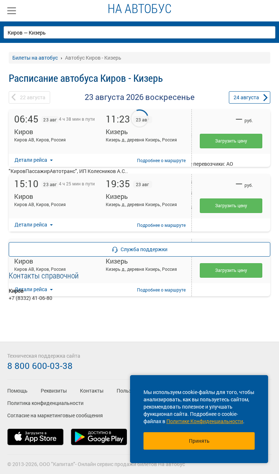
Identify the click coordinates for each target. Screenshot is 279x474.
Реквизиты (54, 390)
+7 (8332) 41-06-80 (30, 297)
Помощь (17, 390)
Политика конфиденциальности (45, 402)
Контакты (92, 390)
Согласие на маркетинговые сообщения (55, 415)
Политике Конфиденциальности (204, 421)
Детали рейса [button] (31, 159)
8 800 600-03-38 (40, 365)
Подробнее (161, 160)
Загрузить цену (231, 141)
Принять (199, 440)
